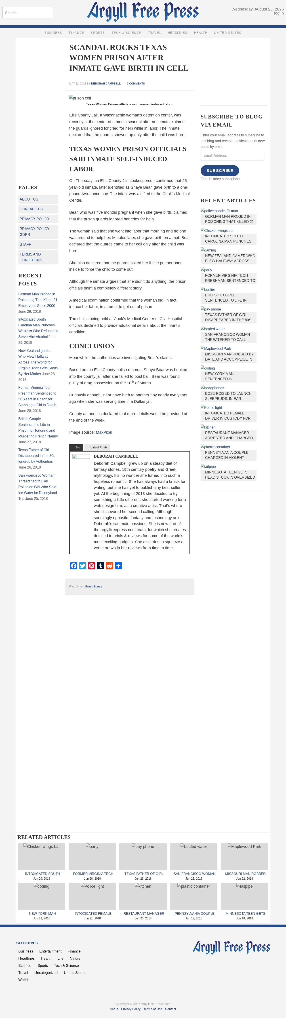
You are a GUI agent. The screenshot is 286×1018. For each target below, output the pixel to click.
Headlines (26, 958)
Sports (43, 965)
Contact (170, 1009)
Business (25, 951)
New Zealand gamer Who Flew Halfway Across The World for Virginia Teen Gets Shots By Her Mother (38, 362)
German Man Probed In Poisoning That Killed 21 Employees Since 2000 (229, 222)
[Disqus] (129, 651)
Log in (279, 13)
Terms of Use (152, 1009)
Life (60, 958)
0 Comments (136, 83)
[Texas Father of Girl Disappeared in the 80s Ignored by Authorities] (143, 856)
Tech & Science (66, 965)
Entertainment (50, 951)
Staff (25, 244)
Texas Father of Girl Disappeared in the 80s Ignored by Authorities (229, 320)
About (114, 1009)
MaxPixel (104, 432)
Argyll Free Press (143, 13)
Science (24, 965)
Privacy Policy (35, 219)
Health (46, 958)
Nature (75, 958)
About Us (29, 199)
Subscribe (219, 170)
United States (93, 586)
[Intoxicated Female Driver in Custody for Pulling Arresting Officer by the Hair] (92, 896)
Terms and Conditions (31, 257)
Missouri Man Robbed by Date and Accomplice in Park (229, 359)
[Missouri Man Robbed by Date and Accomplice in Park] (244, 856)
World (23, 980)
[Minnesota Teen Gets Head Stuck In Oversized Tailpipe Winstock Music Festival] (244, 896)
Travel (23, 973)
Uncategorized (46, 973)
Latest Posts (98, 447)
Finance (74, 951)
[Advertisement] (234, 68)
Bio (78, 447)
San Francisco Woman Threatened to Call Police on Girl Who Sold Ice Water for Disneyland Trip (37, 487)
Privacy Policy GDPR (35, 232)
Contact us (31, 209)
